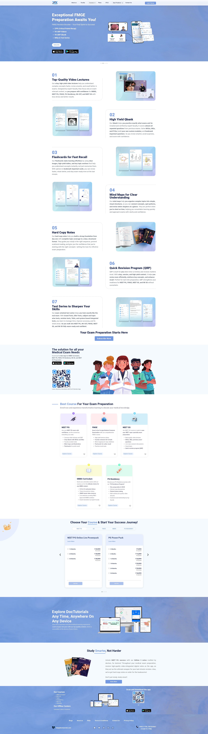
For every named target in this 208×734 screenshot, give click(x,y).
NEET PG (58, 696)
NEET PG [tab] (79, 528)
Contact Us (128, 2)
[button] (102, 592)
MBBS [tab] (114, 528)
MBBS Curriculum (60, 694)
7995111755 (143, 727)
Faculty (83, 2)
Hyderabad (56, 709)
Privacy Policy (129, 720)
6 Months (72, 554)
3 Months (72, 549)
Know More (113, 681)
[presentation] (60, 555)
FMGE (57, 698)
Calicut (62, 709)
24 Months (72, 568)
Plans (99, 2)
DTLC (107, 2)
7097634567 (152, 727)
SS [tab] (93, 528)
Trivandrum (67, 709)
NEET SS (58, 701)
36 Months (72, 573)
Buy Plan (76, 583)
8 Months (113, 549)
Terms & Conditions (101, 720)
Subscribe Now (104, 338)
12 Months (72, 559)
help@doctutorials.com (63, 728)
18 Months (72, 563)
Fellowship (59, 703)
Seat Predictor (117, 2)
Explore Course (66, 454)
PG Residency (59, 699)
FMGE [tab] (104, 528)
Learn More (70, 541)
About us (74, 2)
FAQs (89, 720)
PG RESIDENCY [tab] (128, 528)
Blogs (71, 720)
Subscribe (56, 45)
